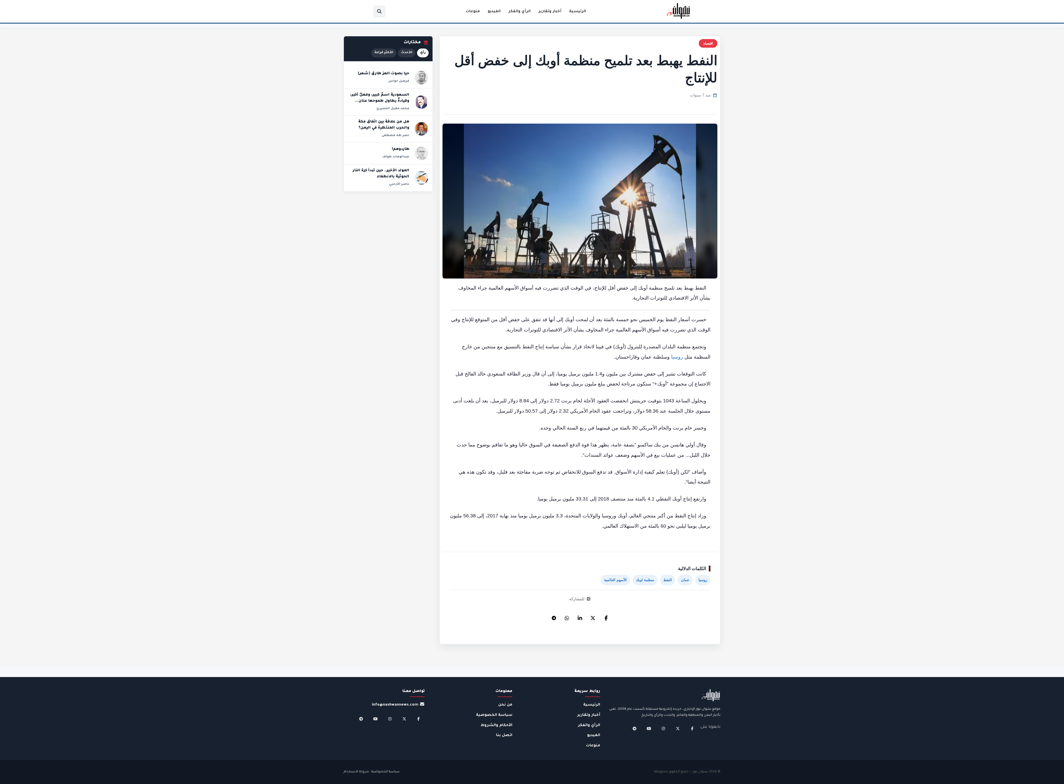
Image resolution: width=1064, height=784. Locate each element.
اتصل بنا (504, 735)
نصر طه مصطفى (395, 135)
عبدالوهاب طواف (395, 157)
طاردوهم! (400, 149)
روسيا (677, 357)
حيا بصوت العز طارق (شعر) (383, 74)
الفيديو (494, 11)
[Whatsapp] (567, 616)
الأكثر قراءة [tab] (383, 53)
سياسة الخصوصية (494, 715)
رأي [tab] (423, 53)
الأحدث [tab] (406, 53)
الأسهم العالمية (615, 580)
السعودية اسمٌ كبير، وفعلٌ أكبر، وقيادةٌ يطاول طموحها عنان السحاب (379, 101)
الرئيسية (577, 11)
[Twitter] (593, 616)
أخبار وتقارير (549, 11)
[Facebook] (606, 616)
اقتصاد (708, 43)
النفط (667, 580)
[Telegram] (554, 616)
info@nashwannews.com (395, 705)
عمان (685, 580)
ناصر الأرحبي (399, 184)
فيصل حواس (398, 81)
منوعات (473, 11)
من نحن (505, 705)
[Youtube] (649, 728)
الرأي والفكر (519, 11)
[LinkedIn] (580, 616)
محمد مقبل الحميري (392, 108)
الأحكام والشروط (496, 725)
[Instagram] (663, 728)
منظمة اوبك (645, 580)
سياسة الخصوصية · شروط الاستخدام (372, 772)
